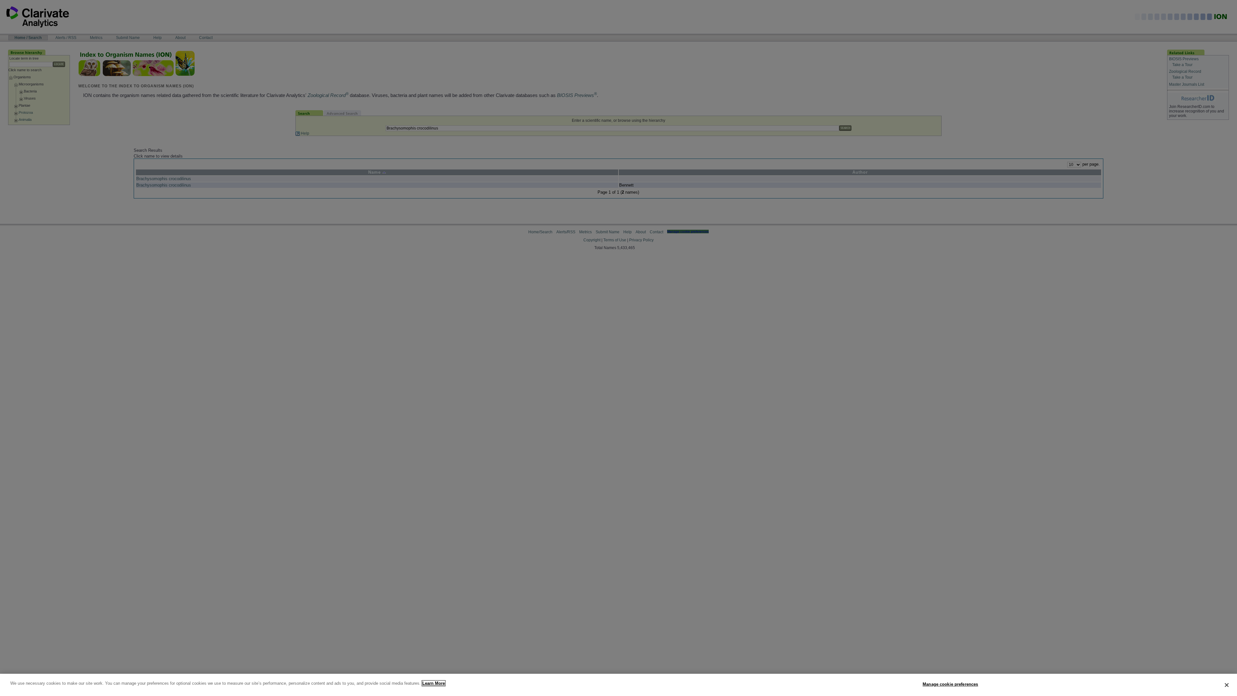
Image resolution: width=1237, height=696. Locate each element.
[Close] (1227, 685)
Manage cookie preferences (950, 684)
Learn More (433, 683)
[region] (618, 685)
